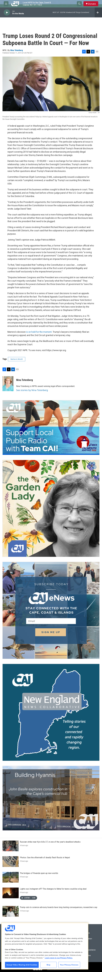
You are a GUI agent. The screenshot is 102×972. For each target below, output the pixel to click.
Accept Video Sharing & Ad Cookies (21, 965)
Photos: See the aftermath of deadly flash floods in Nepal (45, 857)
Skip (48, 965)
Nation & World (17, 359)
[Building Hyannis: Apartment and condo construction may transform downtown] (51, 798)
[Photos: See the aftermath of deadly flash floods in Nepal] (10, 861)
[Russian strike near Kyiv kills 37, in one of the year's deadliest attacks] (10, 846)
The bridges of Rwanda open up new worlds (39, 873)
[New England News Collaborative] (51, 712)
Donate (92, 3)
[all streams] (98, 12)
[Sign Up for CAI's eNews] (51, 610)
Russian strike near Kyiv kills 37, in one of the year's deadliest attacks (50, 842)
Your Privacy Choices (69, 965)
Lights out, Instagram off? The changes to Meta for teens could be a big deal (53, 889)
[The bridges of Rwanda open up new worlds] (10, 877)
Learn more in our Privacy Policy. (59, 958)
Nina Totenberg (16, 50)
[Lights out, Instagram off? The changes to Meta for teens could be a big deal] (10, 893)
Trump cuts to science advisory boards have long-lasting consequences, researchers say (58, 907)
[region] (44, 946)
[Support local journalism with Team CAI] (51, 427)
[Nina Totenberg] (8, 383)
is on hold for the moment (39, 332)
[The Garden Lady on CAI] (51, 508)
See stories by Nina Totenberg (32, 390)
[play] (7, 12)
